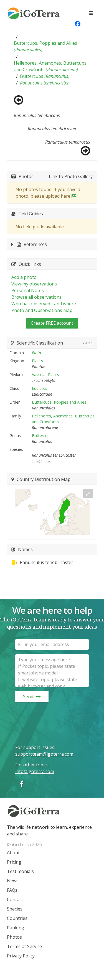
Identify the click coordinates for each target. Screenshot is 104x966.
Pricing (14, 862)
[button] (15, 30)
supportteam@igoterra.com (44, 754)
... (15, 30)
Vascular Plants (45, 374)
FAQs (12, 890)
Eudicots (39, 388)
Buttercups (45, 76)
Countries (17, 918)
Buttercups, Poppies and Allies (45, 46)
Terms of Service (24, 946)
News (13, 881)
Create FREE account (52, 323)
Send (28, 697)
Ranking (15, 928)
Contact (15, 899)
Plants (37, 360)
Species (14, 909)
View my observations (34, 284)
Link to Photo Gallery (71, 176)
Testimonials (20, 871)
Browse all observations (36, 297)
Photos (14, 937)
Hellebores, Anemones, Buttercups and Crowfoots (50, 66)
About (13, 852)
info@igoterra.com (34, 771)
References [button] (35, 244)
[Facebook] (21, 783)
